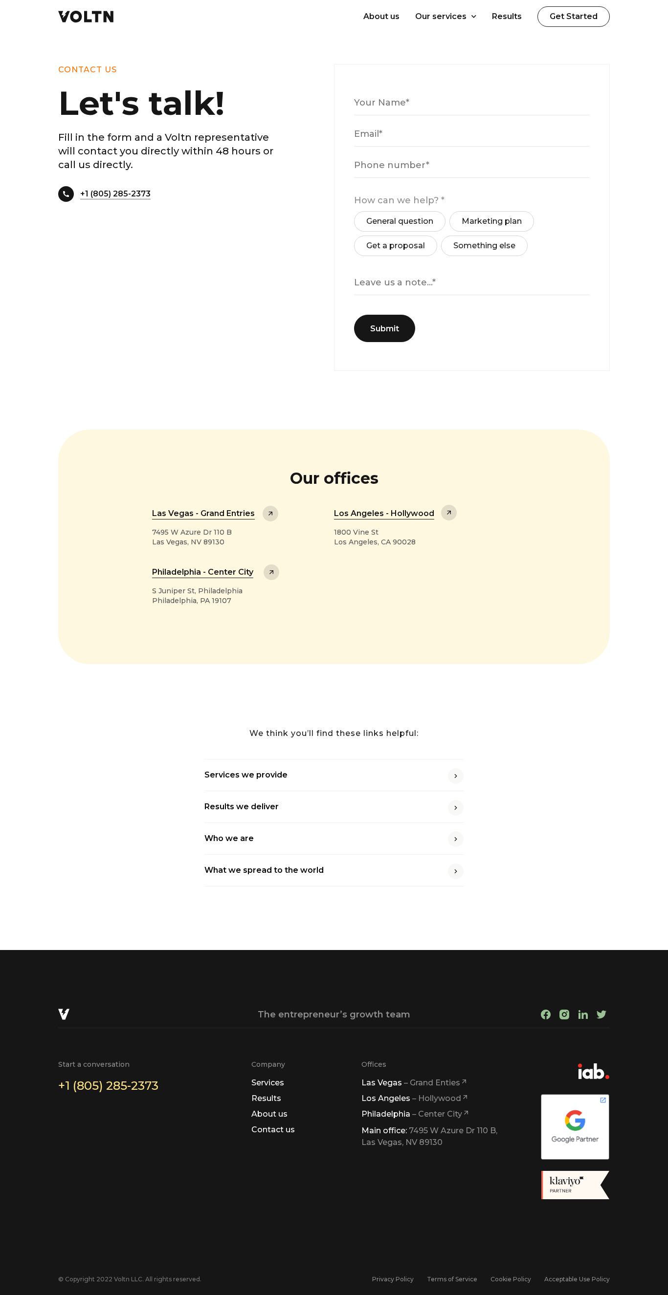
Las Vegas (410, 1082)
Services (267, 1082)
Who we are (229, 838)
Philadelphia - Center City (202, 572)
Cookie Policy (510, 1279)
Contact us (273, 1129)
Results (507, 16)
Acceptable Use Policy (577, 1279)
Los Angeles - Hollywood (384, 513)
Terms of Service (452, 1279)
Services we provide (246, 774)
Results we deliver (241, 806)
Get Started (574, 16)
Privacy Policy (393, 1279)
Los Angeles (411, 1098)
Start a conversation (94, 1064)
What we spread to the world (264, 870)
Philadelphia (411, 1114)
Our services (441, 16)
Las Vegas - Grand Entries (203, 513)
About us (381, 16)
